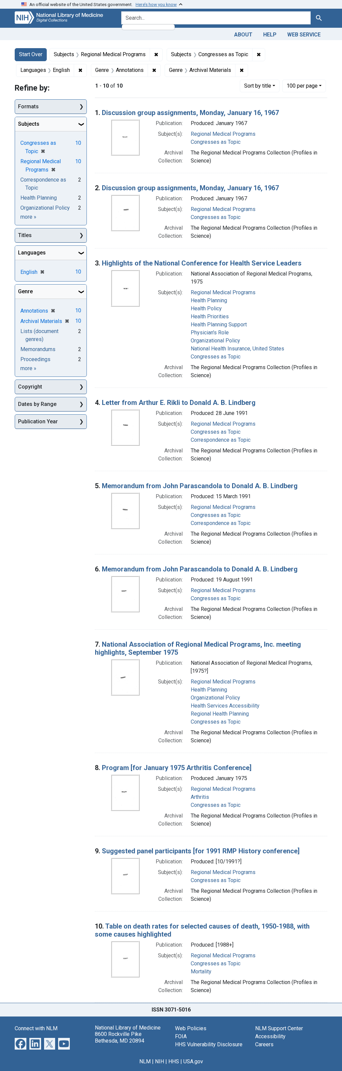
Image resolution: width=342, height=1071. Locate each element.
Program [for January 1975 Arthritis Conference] (176, 768)
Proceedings (35, 359)
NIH (159, 1061)
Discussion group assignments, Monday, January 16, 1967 (190, 113)
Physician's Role (210, 332)
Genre (25, 291)
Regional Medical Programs (223, 134)
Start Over (30, 54)
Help (270, 34)
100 (302, 85)
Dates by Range (37, 404)
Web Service (304, 34)
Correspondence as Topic (220, 440)
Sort (257, 86)
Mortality (201, 971)
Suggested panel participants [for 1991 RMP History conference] (201, 851)
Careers (264, 1044)
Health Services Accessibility (225, 706)
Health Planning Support (219, 324)
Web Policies (190, 1028)
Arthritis (200, 797)
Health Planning (209, 300)
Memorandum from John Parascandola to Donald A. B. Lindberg (200, 486)
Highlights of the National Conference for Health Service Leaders (202, 263)
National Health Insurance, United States (237, 348)
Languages (32, 252)
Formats (28, 106)
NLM (145, 1061)
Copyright (30, 387)
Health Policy (206, 308)
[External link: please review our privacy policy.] (20, 1043)
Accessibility (270, 1036)
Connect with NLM (36, 1028)
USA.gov (193, 1061)
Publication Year (38, 421)
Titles (25, 235)
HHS (173, 1061)
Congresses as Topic (215, 142)
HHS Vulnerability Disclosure (208, 1044)
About (243, 34)
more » (28, 217)
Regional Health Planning (220, 714)
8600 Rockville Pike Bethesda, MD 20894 (119, 1037)
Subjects (28, 124)
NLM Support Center (279, 1028)
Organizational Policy (215, 340)
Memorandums (37, 349)
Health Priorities (210, 316)
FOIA (181, 1036)
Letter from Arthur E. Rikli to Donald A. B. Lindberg (178, 403)
